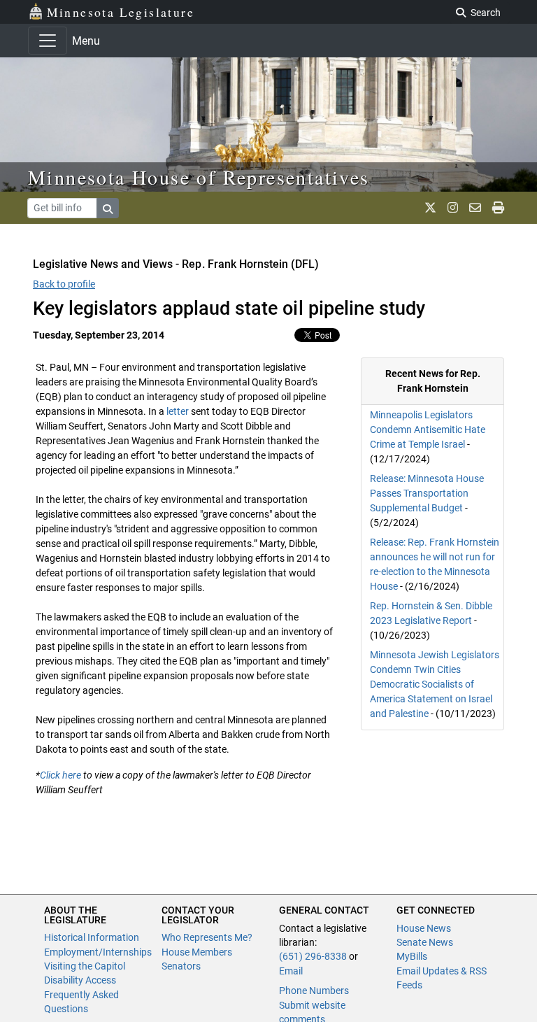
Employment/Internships (98, 952)
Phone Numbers (314, 990)
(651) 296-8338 (313, 956)
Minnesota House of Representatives (199, 177)
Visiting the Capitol (84, 966)
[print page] (498, 207)
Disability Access (80, 980)
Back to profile (64, 284)
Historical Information (91, 937)
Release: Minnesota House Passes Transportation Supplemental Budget (427, 493)
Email (291, 971)
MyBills (411, 956)
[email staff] (475, 207)
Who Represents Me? (207, 937)
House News (423, 928)
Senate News (424, 942)
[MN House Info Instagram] (453, 207)
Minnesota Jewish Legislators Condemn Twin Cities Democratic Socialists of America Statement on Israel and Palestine (434, 684)
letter (177, 411)
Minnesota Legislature (120, 11)
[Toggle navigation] (47, 41)
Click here (60, 775)
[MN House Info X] (430, 207)
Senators (181, 966)
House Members (197, 952)
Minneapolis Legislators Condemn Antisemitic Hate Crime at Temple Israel (427, 429)
